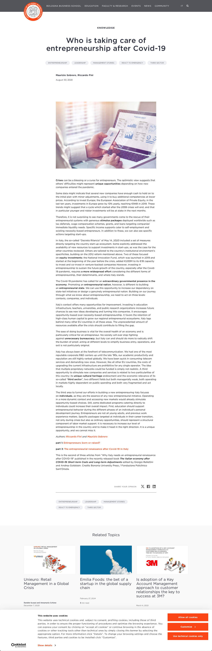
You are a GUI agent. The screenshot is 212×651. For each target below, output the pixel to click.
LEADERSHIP (80, 63)
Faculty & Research (115, 6)
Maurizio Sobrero (97, 436)
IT (182, 6)
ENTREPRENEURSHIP (57, 63)
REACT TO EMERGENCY (132, 63)
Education (92, 6)
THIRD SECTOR (157, 63)
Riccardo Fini (74, 436)
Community (162, 6)
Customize (186, 626)
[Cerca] (187, 6)
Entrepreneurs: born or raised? (82, 442)
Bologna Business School (63, 6)
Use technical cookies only (188, 636)
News (147, 6)
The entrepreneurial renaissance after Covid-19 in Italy (96, 449)
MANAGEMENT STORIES (103, 63)
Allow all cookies (188, 617)
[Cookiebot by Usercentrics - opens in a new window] (18, 645)
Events (136, 6)
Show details (45, 645)
